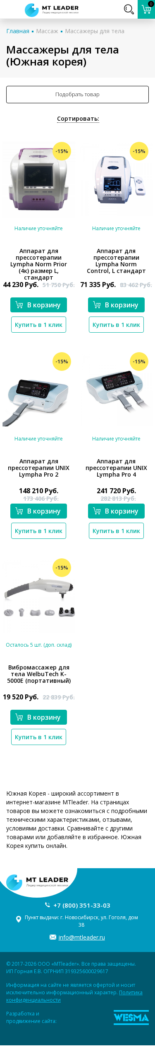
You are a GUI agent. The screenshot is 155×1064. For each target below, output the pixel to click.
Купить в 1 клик (38, 325)
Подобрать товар (77, 94)
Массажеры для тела (94, 31)
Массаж (47, 31)
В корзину (44, 304)
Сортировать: (78, 118)
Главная (17, 31)
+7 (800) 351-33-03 (81, 905)
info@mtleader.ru (82, 937)
